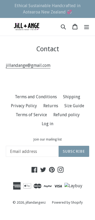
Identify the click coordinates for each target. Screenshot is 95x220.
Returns (50, 105)
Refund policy (66, 114)
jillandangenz (36, 202)
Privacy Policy (24, 105)
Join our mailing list (48, 139)
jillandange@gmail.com (28, 65)
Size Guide (74, 105)
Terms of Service (31, 114)
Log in (47, 123)
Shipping (71, 96)
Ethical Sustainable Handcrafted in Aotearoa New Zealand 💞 (47, 9)
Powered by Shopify (67, 202)
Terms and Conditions (36, 96)
